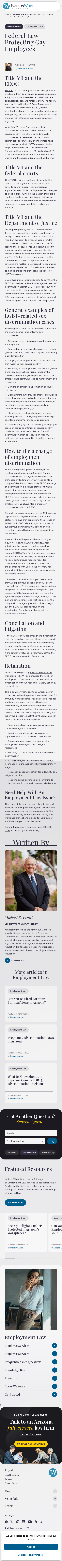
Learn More (17, 960)
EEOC (35, 107)
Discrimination (47, 14)
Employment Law (33, 14)
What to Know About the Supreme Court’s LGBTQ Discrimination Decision (25, 1080)
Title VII (9, 90)
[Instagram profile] (17, 1521)
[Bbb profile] (41, 1521)
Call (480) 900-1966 (31, 1434)
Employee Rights (50, 1152)
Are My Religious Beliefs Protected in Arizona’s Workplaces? (25, 1229)
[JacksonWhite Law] (19, 6)
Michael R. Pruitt (25, 68)
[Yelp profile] (36, 1521)
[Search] (52, 1141)
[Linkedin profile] (23, 1521)
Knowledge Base (18, 14)
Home (7, 14)
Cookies (22, 1555)
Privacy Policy (35, 1555)
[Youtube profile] (30, 1521)
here (14, 542)
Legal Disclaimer (12, 1475)
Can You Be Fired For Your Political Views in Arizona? (27, 1000)
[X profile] (12, 1521)
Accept (31, 1547)
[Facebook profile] (6, 1521)
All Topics (11, 1152)
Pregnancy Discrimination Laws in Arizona (31, 1039)
